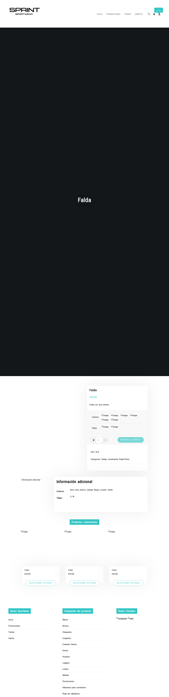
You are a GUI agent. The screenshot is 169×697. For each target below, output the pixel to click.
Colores (95, 417)
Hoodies (66, 657)
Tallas (94, 428)
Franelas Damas (69, 644)
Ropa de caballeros (71, 694)
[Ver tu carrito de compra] (154, 14)
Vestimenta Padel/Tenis (118, 459)
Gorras (65, 650)
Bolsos (65, 626)
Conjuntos (66, 638)
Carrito (139, 14)
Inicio (100, 14)
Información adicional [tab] (31, 480)
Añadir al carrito (130, 440)
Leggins (66, 663)
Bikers (65, 620)
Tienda (127, 14)
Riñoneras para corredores (74, 687)
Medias (65, 675)
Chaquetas (67, 632)
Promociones (113, 14)
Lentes (65, 669)
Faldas (104, 459)
